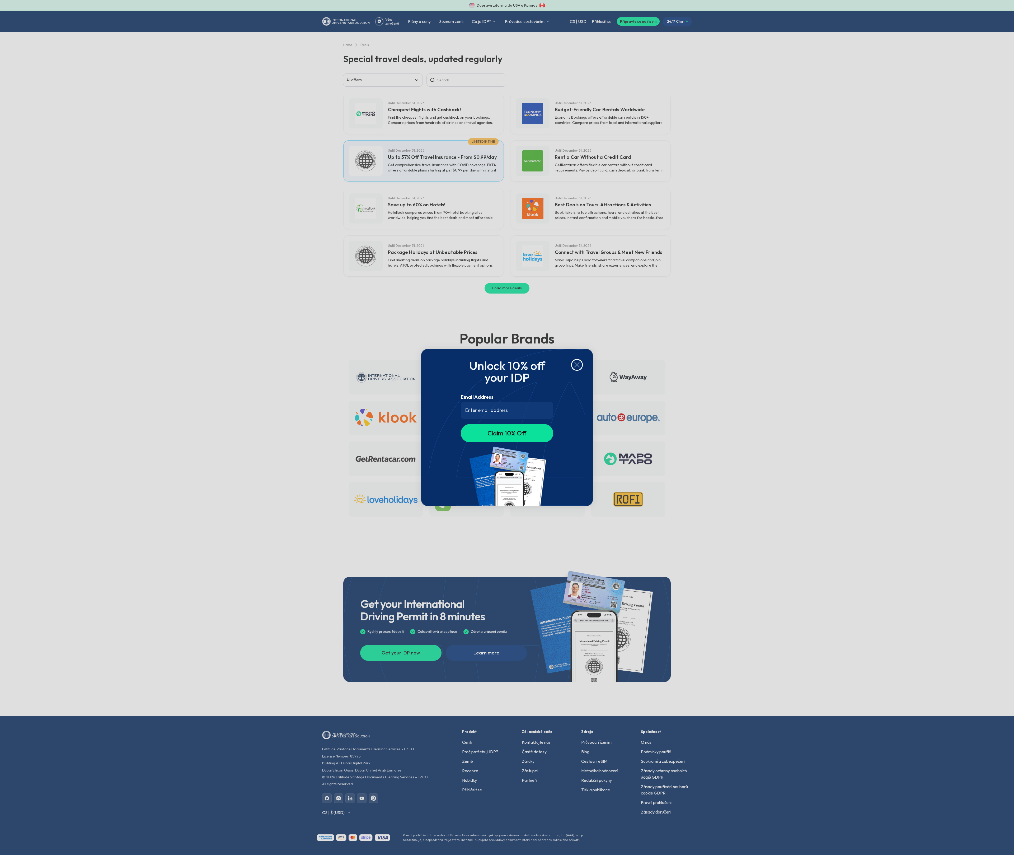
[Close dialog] (577, 365)
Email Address (477, 397)
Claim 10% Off (507, 433)
